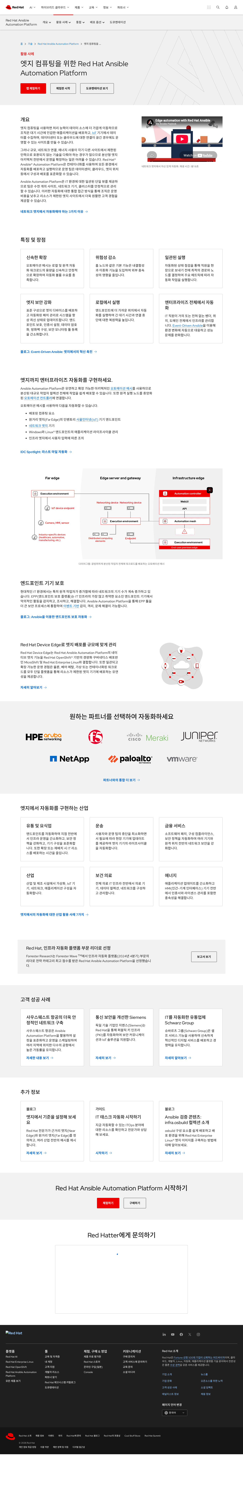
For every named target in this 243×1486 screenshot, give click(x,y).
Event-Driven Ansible (188, 325)
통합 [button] (78, 22)
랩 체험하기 (33, 88)
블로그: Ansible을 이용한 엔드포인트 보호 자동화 (53, 617)
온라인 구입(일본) (93, 1480)
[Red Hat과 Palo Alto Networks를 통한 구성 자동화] (130, 759)
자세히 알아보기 (31, 687)
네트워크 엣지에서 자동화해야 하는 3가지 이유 (51, 212)
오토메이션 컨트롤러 (38, 398)
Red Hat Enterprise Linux (19, 1475)
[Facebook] (181, 1449)
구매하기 (135, 1203)
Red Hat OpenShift (16, 1480)
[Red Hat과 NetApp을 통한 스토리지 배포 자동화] (69, 759)
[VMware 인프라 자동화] (182, 759)
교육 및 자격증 (52, 1469)
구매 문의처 (129, 1469)
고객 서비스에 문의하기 (135, 1475)
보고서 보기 (204, 957)
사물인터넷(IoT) (87, 419)
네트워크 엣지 (38, 426)
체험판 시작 (63, 88)
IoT (94, 133)
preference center (73, 1399)
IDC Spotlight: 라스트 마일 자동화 (43, 452)
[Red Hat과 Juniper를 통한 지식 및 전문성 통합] (199, 736)
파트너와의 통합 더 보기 (119, 780)
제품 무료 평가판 (92, 1469)
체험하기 (108, 1203)
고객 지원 (50, 1480)
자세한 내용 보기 (37, 1058)
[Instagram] (198, 1449)
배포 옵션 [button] (95, 22)
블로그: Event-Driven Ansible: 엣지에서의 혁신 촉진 (56, 352)
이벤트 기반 (71, 606)
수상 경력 (175, 1478)
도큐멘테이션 (118, 22)
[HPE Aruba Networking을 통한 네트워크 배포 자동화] (43, 736)
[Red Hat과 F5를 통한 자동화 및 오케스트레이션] (95, 736)
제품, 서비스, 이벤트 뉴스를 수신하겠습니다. (91, 1387)
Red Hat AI (11, 1469)
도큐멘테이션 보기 (97, 88)
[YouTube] (173, 1449)
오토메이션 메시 (121, 388)
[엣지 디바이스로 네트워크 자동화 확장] (147, 736)
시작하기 (102, 1153)
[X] (190, 1449)
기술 (30, 43)
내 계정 (48, 1475)
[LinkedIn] (164, 1449)
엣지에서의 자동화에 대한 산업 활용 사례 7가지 (52, 915)
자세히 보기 (103, 1058)
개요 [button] (45, 22)
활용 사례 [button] (62, 22)
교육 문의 (128, 1480)
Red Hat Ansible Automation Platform (21, 22)
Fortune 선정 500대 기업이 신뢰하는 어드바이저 (199, 1470)
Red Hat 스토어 (92, 1475)
